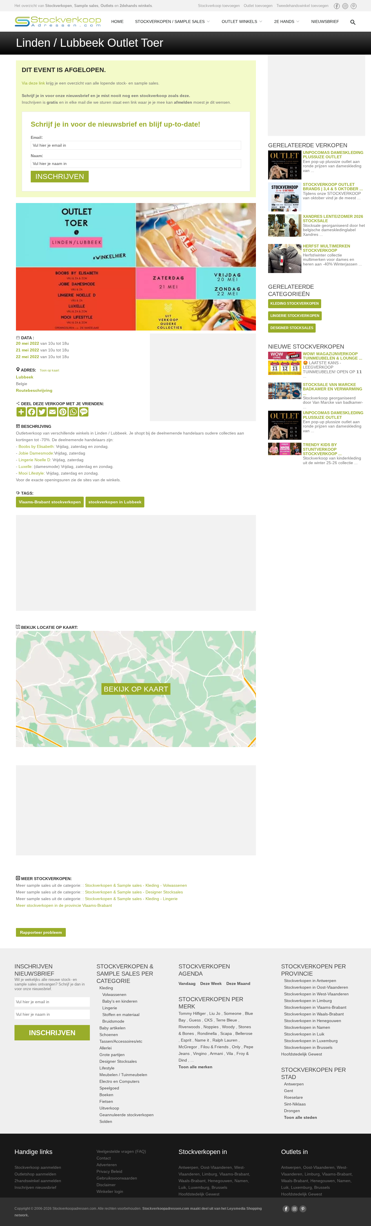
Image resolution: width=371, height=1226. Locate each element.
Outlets (107, 5)
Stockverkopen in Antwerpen (310, 980)
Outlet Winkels (239, 21)
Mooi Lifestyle (31, 473)
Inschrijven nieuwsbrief (35, 1187)
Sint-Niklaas (295, 1104)
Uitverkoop (109, 1108)
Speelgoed (109, 1088)
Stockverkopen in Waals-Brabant (314, 1014)
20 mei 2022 (27, 343)
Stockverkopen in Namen (307, 1027)
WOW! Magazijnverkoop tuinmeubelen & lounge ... (332, 355)
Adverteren (107, 1164)
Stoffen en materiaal (120, 1014)
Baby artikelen (112, 1028)
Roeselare (293, 1097)
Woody (228, 1026)
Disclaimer (106, 1184)
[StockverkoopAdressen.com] (57, 21)
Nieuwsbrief (325, 21)
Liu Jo (214, 1013)
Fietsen (106, 1101)
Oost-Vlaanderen (216, 1167)
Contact (104, 1158)
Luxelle (25, 466)
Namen (241, 1180)
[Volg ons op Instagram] (345, 6)
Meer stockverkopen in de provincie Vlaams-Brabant (64, 905)
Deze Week (211, 983)
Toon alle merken (195, 1067)
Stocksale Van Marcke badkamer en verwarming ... (332, 389)
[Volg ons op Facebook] (337, 6)
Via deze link (33, 83)
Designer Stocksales (118, 1061)
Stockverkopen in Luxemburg (311, 1040)
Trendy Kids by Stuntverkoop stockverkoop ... (322, 449)
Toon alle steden (300, 1117)
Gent (288, 1090)
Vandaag (187, 983)
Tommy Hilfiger (192, 1013)
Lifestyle (106, 1068)
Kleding (106, 988)
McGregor (188, 1046)
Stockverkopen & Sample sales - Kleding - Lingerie (131, 898)
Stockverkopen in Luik (304, 1034)
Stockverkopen (58, 5)
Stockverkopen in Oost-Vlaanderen (316, 987)
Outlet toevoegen (258, 5)
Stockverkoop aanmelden (37, 1167)
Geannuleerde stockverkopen (126, 1114)
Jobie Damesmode (36, 453)
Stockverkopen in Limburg (308, 1000)
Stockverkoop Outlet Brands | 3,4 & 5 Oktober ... (333, 186)
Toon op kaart (49, 370)
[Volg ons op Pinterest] (354, 6)
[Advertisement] (203, 378)
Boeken (106, 1094)
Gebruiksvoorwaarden (117, 1178)
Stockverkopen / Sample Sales (170, 21)
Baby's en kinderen (119, 1001)
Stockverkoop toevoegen (219, 5)
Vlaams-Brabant (234, 1174)
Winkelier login (110, 1191)
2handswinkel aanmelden (37, 1180)
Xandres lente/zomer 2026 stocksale (333, 218)
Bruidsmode (113, 1021)
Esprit (186, 1040)
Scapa (226, 1033)
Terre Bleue (226, 1020)
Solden (105, 1121)
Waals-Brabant (192, 1180)
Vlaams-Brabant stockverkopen (50, 502)
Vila (229, 1053)
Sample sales (86, 5)
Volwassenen (114, 994)
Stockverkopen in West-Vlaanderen (316, 994)
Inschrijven (52, 1033)
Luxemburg (198, 1187)
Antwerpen (294, 1084)
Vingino (200, 1053)
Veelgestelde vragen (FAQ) (121, 1151)
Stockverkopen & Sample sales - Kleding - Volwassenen (136, 885)
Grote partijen (112, 1054)
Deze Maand (238, 983)
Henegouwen (220, 1180)
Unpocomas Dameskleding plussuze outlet (333, 154)
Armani (216, 1053)
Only (236, 1046)
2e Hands (284, 21)
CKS (208, 1020)
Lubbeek (24, 377)
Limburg (209, 1174)
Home (117, 21)
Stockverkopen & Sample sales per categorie (125, 973)
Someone (232, 1013)
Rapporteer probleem (41, 932)
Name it (202, 1040)
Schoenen (108, 1034)
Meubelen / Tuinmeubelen (123, 1074)
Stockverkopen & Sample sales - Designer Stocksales (134, 892)
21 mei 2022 (27, 350)
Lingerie (109, 1008)
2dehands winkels (136, 5)
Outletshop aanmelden (35, 1174)
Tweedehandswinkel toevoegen (302, 5)
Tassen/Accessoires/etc (120, 1041)
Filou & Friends (214, 1046)
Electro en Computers (119, 1081)
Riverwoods (189, 1026)
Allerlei (105, 1048)
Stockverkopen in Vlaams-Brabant (315, 1007)
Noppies (211, 1026)
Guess (195, 1020)
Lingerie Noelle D (34, 459)
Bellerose (243, 1033)
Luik (182, 1187)
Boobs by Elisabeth (36, 446)
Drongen (292, 1110)
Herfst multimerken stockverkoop (326, 248)
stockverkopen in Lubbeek (114, 502)
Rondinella (207, 1033)
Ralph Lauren (224, 1040)
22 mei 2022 (27, 356)
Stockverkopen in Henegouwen (312, 1020)
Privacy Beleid (109, 1171)
